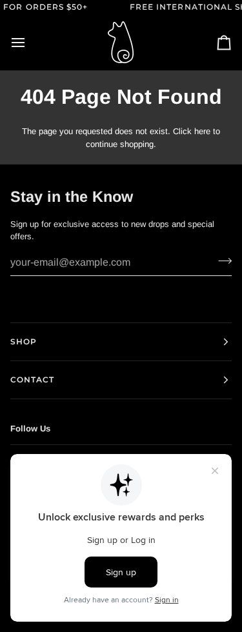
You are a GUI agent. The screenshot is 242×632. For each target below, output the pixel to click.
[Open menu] (29, 42)
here (202, 131)
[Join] (221, 261)
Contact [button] (32, 379)
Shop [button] (23, 341)
